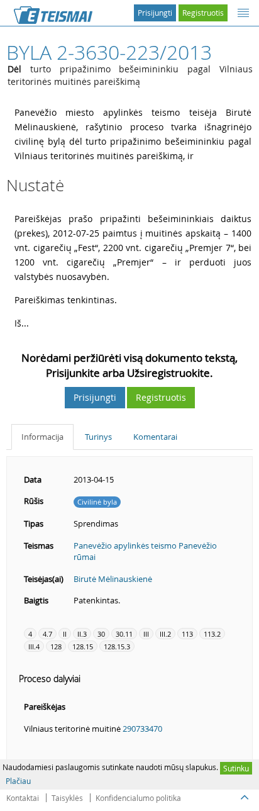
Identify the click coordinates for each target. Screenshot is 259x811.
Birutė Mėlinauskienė (113, 578)
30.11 (124, 634)
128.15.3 (117, 646)
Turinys (98, 436)
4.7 (47, 634)
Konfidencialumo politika (138, 797)
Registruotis (203, 13)
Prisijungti (155, 13)
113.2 (212, 634)
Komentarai (155, 436)
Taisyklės (67, 797)
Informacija (42, 436)
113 (187, 634)
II (65, 634)
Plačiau (18, 781)
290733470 (142, 728)
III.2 (165, 634)
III (146, 634)
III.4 (34, 646)
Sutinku (236, 768)
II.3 (82, 634)
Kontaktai (22, 797)
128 (56, 646)
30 (101, 634)
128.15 (82, 646)
